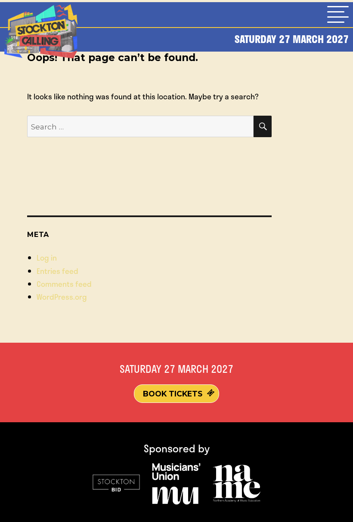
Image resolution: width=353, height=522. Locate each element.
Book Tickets (172, 393)
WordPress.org (62, 296)
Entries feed (57, 270)
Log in (47, 257)
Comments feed (64, 283)
